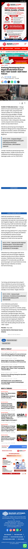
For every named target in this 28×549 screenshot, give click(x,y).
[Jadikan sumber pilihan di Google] (2, 82)
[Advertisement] (14, 172)
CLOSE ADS (23, 1)
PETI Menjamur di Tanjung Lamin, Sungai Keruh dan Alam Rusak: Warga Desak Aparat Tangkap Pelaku (8, 428)
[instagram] (10, 531)
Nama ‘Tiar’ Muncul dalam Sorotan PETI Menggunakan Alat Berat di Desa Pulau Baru (8, 396)
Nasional (17, 48)
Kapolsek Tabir (6, 343)
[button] (20, 103)
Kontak (5, 537)
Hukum (6, 65)
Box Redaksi (7, 534)
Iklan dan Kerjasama (17, 537)
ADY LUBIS (7, 77)
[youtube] (14, 531)
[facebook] (7, 531)
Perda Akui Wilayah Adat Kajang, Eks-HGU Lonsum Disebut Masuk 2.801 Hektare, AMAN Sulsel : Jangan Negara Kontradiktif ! (9, 417)
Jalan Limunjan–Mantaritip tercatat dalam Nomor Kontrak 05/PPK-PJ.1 (8, 439)
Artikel (24, 48)
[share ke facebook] (6, 82)
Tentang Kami (18, 534)
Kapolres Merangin (12, 340)
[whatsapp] (17, 531)
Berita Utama (9, 48)
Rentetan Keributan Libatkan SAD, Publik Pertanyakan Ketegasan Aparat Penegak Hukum (8, 406)
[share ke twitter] (9, 82)
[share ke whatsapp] (12, 82)
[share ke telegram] (15, 82)
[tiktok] (20, 531)
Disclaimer (21, 539)
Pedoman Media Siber (9, 539)
